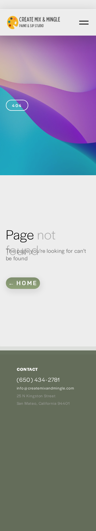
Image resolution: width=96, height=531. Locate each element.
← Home (23, 283)
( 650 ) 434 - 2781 (38, 379)
